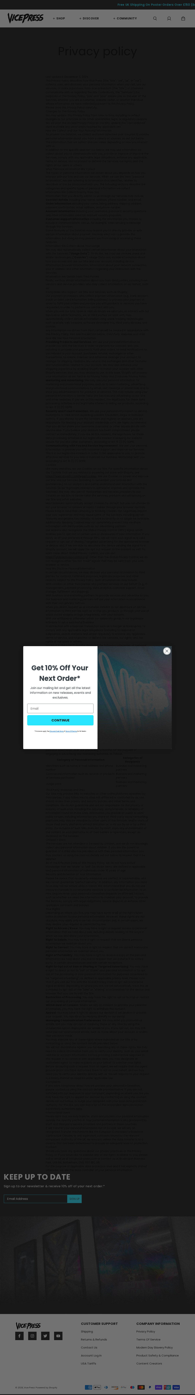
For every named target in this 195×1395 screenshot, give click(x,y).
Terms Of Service (71, 731)
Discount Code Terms (57, 731)
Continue (60, 720)
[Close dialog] (167, 651)
